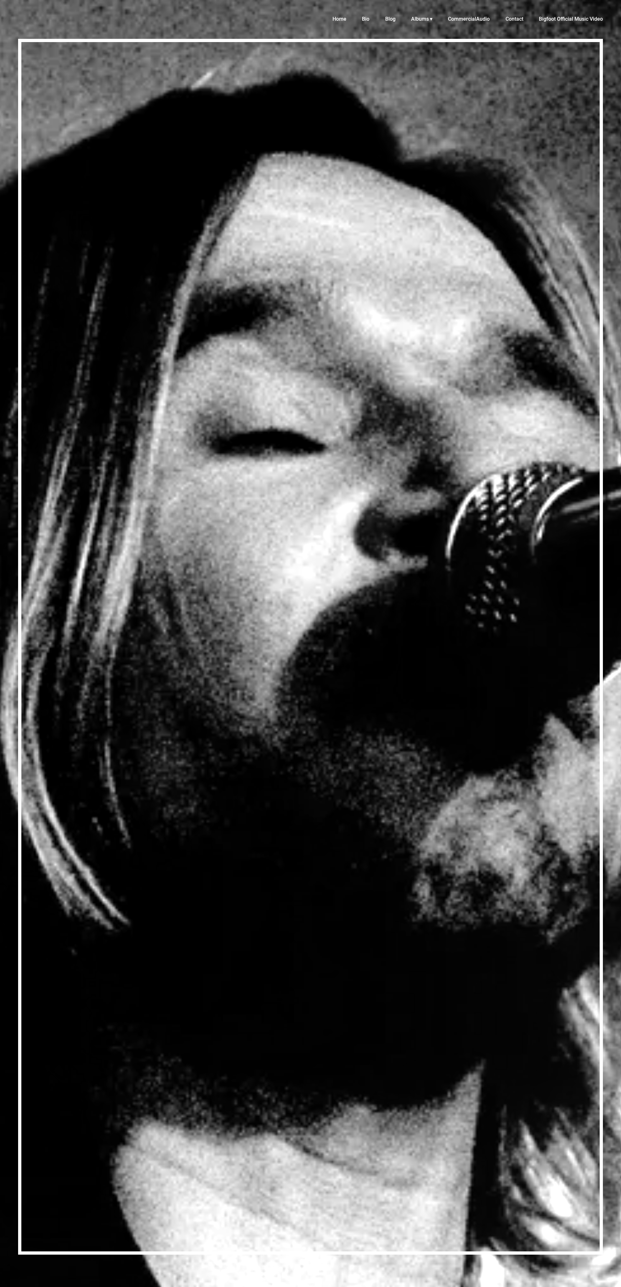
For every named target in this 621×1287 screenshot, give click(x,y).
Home (339, 19)
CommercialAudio (469, 19)
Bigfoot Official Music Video (571, 19)
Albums (420, 19)
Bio (365, 19)
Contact (514, 19)
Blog (390, 19)
